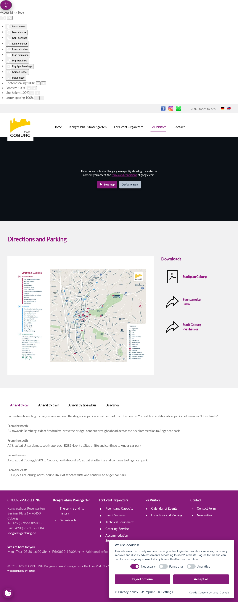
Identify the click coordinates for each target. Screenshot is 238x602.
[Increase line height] (37, 93)
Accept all (201, 579)
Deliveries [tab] (112, 405)
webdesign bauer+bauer (21, 570)
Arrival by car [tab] (19, 405)
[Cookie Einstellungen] (8, 593)
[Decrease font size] (29, 88)
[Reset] (3, 18)
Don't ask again (130, 184)
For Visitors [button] (158, 127)
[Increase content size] (43, 83)
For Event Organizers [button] (128, 127)
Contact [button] (179, 127)
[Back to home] (20, 127)
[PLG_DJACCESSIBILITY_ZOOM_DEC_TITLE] (38, 83)
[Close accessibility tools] (10, 18)
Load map (109, 184)
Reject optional (142, 579)
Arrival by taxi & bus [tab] (82, 405)
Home (58, 127)
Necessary (148, 566)
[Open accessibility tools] (6, 5)
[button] (80, 315)
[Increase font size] (34, 88)
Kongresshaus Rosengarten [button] (88, 127)
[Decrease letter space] (36, 98)
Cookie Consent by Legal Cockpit (209, 592)
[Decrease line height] (32, 93)
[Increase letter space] (41, 98)
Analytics (203, 566)
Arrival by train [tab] (48, 405)
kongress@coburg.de (21, 533)
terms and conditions (124, 175)
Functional (176, 566)
